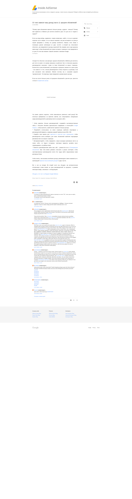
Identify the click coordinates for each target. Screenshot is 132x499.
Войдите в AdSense (78, 12)
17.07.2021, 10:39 (38, 287)
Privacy (94, 327)
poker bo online (58, 225)
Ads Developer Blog (70, 313)
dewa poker (49, 213)
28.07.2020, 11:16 (38, 262)
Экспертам (40, 185)
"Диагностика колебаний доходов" (49, 160)
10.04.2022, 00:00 (38, 293)
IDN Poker (36, 284)
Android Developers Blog (71, 315)
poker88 (36, 269)
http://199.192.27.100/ (39, 240)
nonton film (65, 251)
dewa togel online (52, 217)
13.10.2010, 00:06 (38, 206)
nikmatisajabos (37, 279)
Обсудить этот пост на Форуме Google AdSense (45, 174)
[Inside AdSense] (47, 10)
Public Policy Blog (36, 315)
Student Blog (35, 316)
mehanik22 (36, 192)
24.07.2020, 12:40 (38, 247)
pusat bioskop (37, 249)
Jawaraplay (36, 282)
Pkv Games (36, 265)
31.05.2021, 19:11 (38, 277)
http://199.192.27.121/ (46, 234)
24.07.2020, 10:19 (38, 220)
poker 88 (72, 217)
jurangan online (37, 223)
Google (89, 327)
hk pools (36, 290)
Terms (98, 327)
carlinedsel (36, 209)
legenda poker (65, 210)
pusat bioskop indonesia (43, 259)
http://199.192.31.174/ (42, 229)
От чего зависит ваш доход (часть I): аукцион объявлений (54, 23)
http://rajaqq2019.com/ (62, 242)
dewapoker (36, 271)
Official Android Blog (53, 313)
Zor (35, 201)
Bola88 (35, 285)
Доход (36, 185)
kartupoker (49, 216)
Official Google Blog (36, 313)
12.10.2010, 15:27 (38, 198)
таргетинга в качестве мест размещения (61, 134)
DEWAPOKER (50, 291)
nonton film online (60, 255)
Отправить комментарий (39, 296)
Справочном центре (43, 80)
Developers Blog (69, 316)
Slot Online (36, 281)
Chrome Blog (52, 315)
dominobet (36, 274)
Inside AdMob (52, 316)
